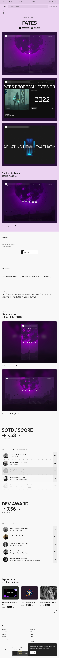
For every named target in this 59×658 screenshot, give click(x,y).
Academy (32, 629)
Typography (35, 276)
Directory (4, 636)
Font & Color (26, 653)
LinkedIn (15, 649)
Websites (4, 629)
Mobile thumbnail (14, 366)
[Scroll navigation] (29, 202)
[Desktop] (29, 390)
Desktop (4, 414)
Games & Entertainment (10, 276)
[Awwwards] (5, 6)
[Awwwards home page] (15, 653)
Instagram (10, 649)
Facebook (26, 649)
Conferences (5, 639)
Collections (4, 631)
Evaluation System (6, 438)
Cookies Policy (5, 647)
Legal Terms (12, 647)
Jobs (31, 631)
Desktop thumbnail (15, 414)
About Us (32, 639)
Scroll (16, 226)
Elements (4, 634)
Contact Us (32, 641)
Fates (29, 23)
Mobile (4, 366)
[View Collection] (10, 593)
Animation (25, 276)
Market (31, 634)
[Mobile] (29, 342)
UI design (46, 276)
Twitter (20, 649)
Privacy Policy (20, 647)
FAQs (31, 636)
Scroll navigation (7, 226)
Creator (20, 653)
